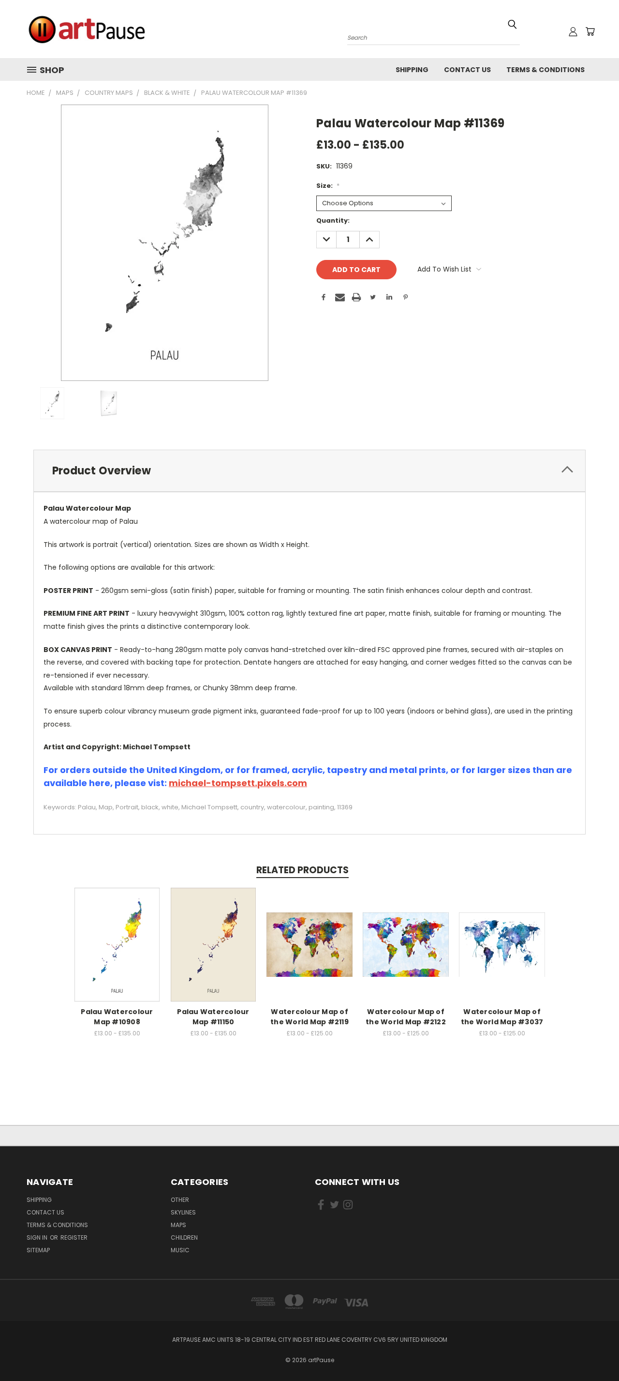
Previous (593, 1351)
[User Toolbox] (573, 31)
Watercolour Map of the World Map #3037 (502, 1017)
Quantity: (333, 220)
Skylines (183, 1212)
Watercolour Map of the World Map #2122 (406, 1017)
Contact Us (467, 70)
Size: (327, 185)
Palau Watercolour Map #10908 (117, 1017)
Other (180, 1200)
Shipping (412, 70)
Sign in (38, 1237)
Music (180, 1250)
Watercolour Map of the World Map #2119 (309, 1017)
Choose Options (117, 943)
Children (184, 1237)
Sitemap (38, 1250)
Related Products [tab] (302, 870)
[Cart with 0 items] (590, 31)
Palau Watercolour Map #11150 (213, 1017)
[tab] (309, 471)
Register (74, 1237)
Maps (178, 1225)
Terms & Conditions (545, 70)
